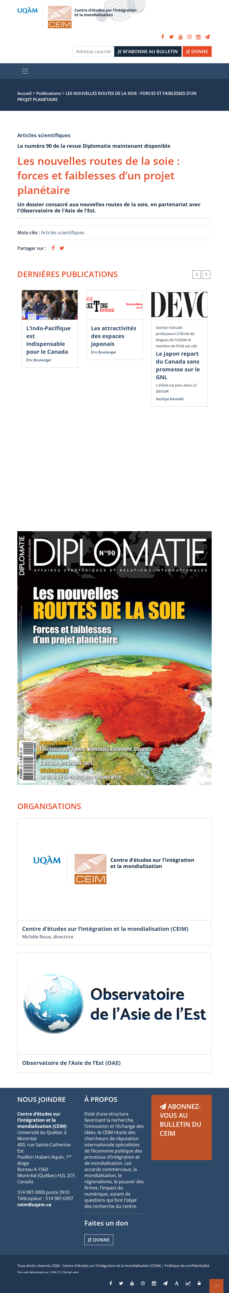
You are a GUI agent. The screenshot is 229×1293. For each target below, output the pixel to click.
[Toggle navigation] (25, 71)
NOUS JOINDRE (41, 1099)
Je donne (99, 1240)
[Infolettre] (207, 37)
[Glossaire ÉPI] (177, 1283)
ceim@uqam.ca (34, 1204)
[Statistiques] (188, 1283)
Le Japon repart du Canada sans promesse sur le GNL (178, 365)
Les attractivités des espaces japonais (113, 336)
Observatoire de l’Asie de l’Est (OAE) (71, 1063)
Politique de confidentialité (187, 1265)
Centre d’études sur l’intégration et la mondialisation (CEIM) (105, 929)
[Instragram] (143, 1283)
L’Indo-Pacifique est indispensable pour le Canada (48, 339)
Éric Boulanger (39, 359)
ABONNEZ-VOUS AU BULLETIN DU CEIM (180, 1120)
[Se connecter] (199, 1283)
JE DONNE (197, 51)
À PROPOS (100, 1099)
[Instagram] (189, 37)
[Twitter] (171, 37)
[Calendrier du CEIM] (198, 37)
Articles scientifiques (43, 135)
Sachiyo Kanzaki (170, 398)
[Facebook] (162, 37)
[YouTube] (180, 37)
